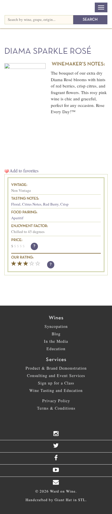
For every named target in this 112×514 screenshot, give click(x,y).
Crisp (64, 204)
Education (56, 348)
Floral (15, 204)
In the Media (56, 341)
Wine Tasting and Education (56, 390)
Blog (56, 333)
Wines (56, 318)
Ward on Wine (38, 8)
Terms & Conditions (56, 408)
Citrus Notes (31, 204)
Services (56, 359)
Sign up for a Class (56, 383)
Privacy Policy (56, 400)
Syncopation (56, 326)
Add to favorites (23, 171)
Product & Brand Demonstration (56, 368)
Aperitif (17, 217)
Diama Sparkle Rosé (47, 51)
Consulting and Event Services (56, 375)
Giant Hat (63, 499)
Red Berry (51, 204)
